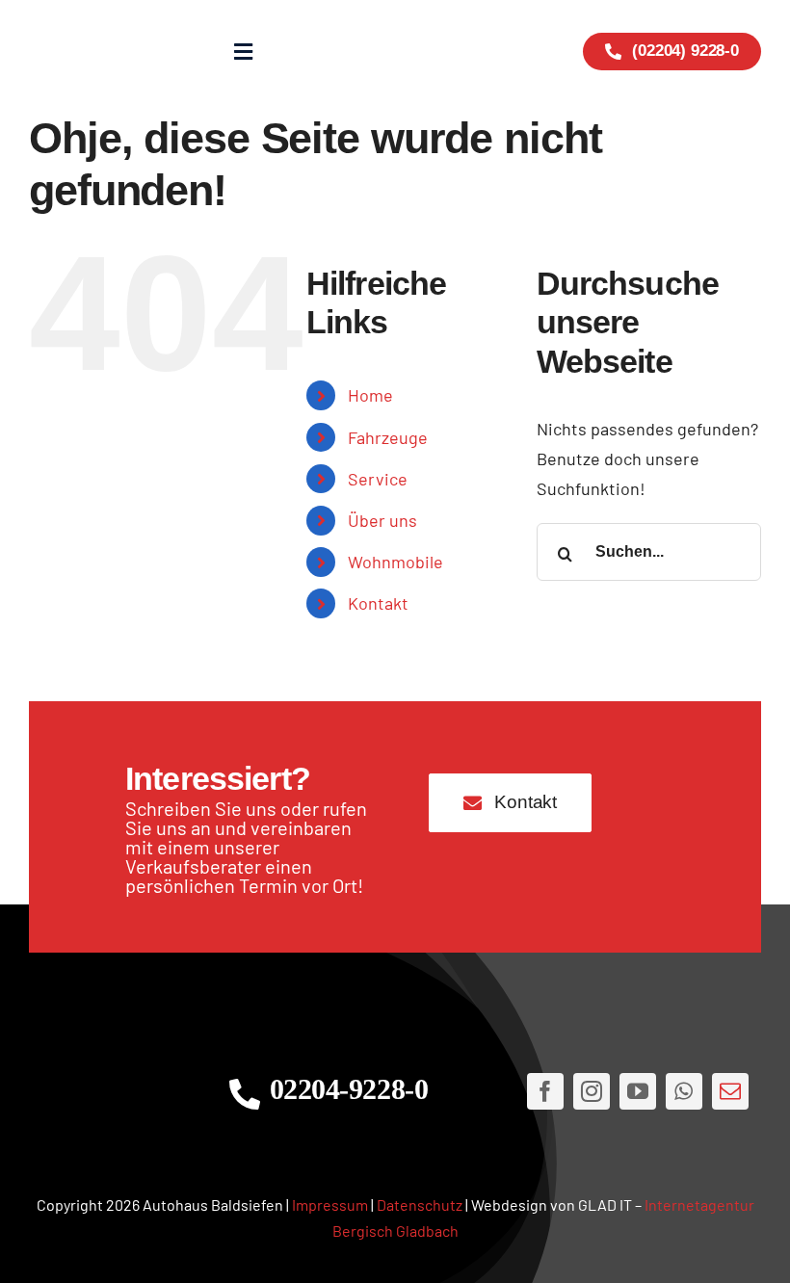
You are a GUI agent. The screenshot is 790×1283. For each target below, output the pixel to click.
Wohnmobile (395, 561)
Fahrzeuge (388, 437)
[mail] (730, 1091)
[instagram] (591, 1091)
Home (370, 395)
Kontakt (378, 603)
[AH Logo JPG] (90, 51)
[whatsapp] (684, 1091)
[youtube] (637, 1091)
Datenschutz (419, 1204)
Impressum (330, 1204)
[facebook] (545, 1091)
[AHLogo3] (109, 1091)
